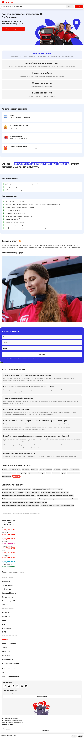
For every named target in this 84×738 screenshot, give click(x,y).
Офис (4, 620)
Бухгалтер (6, 612)
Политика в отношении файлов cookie (10, 718)
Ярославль (57, 469)
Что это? (73, 736)
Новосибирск (6, 476)
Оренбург (41, 473)
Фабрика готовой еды (11, 663)
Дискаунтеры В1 (8, 601)
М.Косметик (6, 589)
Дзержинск (32, 473)
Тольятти (5, 473)
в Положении (45, 358)
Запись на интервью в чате (13, 572)
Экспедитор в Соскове (32, 492)
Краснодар (25, 469)
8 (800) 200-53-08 (8, 534)
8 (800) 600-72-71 (8, 562)
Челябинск (55, 473)
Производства (7, 659)
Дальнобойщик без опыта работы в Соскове (16, 489)
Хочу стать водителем (13, 29)
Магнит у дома (8, 585)
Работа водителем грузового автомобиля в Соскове (18, 495)
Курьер (4, 647)
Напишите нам (42, 696)
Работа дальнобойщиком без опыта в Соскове (47, 489)
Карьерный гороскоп (10, 677)
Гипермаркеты (7, 597)
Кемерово (76, 473)
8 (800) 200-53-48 (8, 539)
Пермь (48, 473)
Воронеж (13, 473)
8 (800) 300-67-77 (8, 548)
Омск (69, 473)
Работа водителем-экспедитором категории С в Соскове (20, 505)
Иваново (65, 469)
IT (2, 632)
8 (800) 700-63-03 (8, 530)
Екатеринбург (22, 473)
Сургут (63, 473)
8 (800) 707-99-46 (8, 552)
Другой (69, 6)
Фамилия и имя (8, 337)
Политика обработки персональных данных (12, 720)
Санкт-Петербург (14, 469)
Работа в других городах (7, 724)
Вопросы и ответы (9, 669)
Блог (3, 673)
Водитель (5, 640)
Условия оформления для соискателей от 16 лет (13, 722)
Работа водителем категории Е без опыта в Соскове (57, 505)
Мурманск (34, 469)
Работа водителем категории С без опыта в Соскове (19, 499)
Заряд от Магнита (9, 593)
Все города (16, 476)
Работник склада (9, 644)
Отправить (42, 354)
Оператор (6, 616)
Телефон (5, 342)
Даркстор (6, 651)
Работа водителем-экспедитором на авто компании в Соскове (57, 499)
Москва (4, 469)
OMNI (4, 624)
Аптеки (5, 605)
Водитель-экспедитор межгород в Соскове (55, 492)
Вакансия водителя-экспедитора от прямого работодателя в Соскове (24, 502)
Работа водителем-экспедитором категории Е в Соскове (55, 495)
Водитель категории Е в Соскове (12, 492)
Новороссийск (74, 469)
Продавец (6, 581)
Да (79, 6)
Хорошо (81, 736)
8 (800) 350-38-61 (8, 566)
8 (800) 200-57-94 (8, 557)
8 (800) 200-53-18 (8, 543)
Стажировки (7, 628)
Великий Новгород (46, 469)
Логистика (6, 655)
